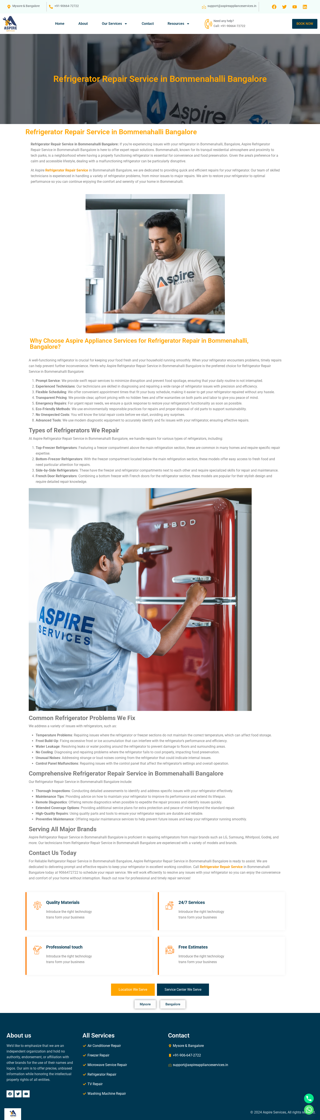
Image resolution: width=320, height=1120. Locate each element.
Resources (176, 24)
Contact (148, 24)
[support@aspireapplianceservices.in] (204, 7)
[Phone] (309, 1098)
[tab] (133, 990)
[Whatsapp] (309, 1110)
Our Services (112, 24)
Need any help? (224, 21)
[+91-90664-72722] (51, 7)
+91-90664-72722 (66, 6)
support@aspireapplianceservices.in (231, 6)
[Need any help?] (208, 24)
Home (59, 24)
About (83, 24)
